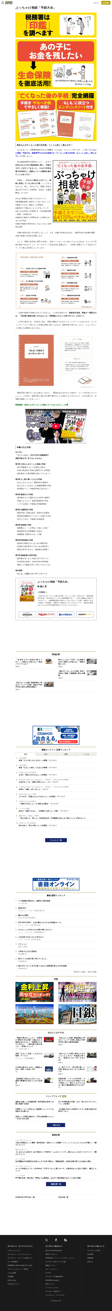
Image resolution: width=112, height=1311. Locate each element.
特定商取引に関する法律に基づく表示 (20, 1265)
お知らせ (90, 1262)
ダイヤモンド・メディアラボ (55, 1295)
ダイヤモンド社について (96, 1246)
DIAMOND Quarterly (52, 1280)
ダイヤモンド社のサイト (54, 1246)
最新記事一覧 (56, 1184)
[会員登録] (105, 3)
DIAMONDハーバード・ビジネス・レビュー (60, 1258)
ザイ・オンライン (51, 1269)
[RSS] (65, 1240)
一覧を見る (56, 1125)
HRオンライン (50, 1284)
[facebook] (56, 1240)
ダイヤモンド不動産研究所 (54, 1276)
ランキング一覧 (56, 840)
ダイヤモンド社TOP (93, 1250)
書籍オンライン (51, 1265)
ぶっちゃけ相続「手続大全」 (53, 581)
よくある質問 (12, 1273)
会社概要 (90, 1254)
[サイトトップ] (8, 2)
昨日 (46, 754)
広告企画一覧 (63, 1197)
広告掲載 (10, 1276)
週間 (66, 754)
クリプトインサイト (52, 1288)
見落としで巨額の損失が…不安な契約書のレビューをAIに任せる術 (34, 1117)
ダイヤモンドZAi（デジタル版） (56, 1262)
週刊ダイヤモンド (51, 1254)
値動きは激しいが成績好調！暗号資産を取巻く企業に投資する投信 (34, 1102)
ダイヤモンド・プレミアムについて (19, 1254)
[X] (46, 1240)
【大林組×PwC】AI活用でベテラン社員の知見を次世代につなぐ (77, 1110)
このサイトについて (14, 1250)
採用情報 (90, 1258)
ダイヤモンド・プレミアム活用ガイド (20, 1258)
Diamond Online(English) (54, 1250)
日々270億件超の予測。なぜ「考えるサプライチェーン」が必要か (77, 1102)
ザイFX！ (49, 1273)
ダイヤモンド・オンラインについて (20, 1246)
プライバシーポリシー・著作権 (18, 1269)
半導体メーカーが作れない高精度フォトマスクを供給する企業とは (34, 1110)
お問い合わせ (12, 1280)
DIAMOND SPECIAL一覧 (25, 1197)
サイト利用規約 (13, 1262)
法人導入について (13, 1284)
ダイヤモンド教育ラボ (53, 1291)
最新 (25, 754)
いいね (86, 754)
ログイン (96, 2)
